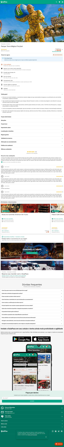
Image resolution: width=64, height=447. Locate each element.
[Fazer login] (62, 2)
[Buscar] (56, 2)
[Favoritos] (59, 2)
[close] (46, 437)
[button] (32, 94)
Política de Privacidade (32, 434)
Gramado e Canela (5, 44)
